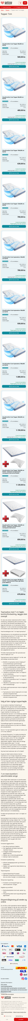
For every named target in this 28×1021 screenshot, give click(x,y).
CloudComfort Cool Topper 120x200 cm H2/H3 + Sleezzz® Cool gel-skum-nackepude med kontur (13, 526)
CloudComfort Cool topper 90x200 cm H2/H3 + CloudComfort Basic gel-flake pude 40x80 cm (13, 581)
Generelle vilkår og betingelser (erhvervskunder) (14, 990)
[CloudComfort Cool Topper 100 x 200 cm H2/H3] (14, 137)
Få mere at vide (14, 66)
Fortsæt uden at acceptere (7, 994)
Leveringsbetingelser (6, 986)
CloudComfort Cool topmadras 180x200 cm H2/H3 (13, 364)
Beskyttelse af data (6, 991)
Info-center (4, 984)
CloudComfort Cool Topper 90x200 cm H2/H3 (13, 44)
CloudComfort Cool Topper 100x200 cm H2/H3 (13, 151)
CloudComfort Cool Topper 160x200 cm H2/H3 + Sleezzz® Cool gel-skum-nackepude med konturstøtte (13, 472)
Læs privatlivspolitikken (6, 1012)
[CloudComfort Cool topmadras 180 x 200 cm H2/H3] (14, 350)
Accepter (21, 1019)
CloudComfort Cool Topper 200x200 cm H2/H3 (13, 417)
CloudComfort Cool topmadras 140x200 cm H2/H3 (13, 257)
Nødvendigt (8, 1016)
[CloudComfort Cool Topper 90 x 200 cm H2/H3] (14, 30)
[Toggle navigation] (25, 3)
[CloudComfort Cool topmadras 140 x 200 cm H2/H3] (14, 243)
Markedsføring (19, 1016)
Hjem (2, 10)
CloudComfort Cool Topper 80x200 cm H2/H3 (13, 97)
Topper (7, 10)
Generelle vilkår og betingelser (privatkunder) (13, 988)
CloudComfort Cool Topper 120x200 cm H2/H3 (13, 204)
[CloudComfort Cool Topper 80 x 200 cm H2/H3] (14, 83)
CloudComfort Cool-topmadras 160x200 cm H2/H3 (13, 311)
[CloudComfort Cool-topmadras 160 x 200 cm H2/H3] (14, 297)
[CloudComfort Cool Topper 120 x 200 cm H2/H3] (14, 190)
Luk (7, 1019)
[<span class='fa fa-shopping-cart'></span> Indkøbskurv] (20, 3)
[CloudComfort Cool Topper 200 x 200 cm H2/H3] (14, 403)
